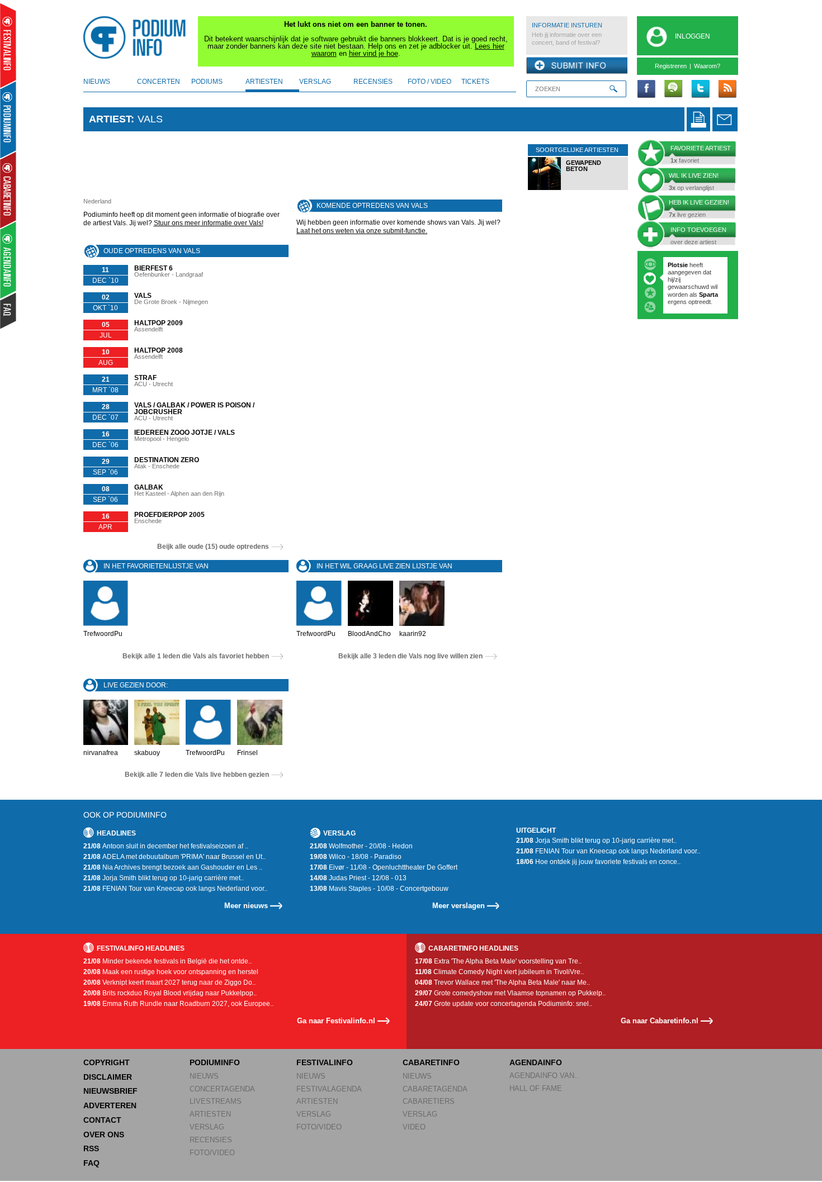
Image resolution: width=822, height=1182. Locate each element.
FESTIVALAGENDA (329, 1089)
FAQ (91, 1163)
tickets (475, 82)
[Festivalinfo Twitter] (700, 89)
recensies (373, 82)
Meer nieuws (246, 905)
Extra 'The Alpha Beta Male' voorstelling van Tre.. (498, 961)
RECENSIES (211, 1140)
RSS (91, 1148)
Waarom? (707, 66)
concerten (158, 82)
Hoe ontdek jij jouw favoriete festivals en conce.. (598, 861)
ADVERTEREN (109, 1105)
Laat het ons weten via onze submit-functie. (361, 231)
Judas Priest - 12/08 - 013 (358, 878)
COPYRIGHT (106, 1062)
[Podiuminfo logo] (137, 37)
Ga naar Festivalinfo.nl (336, 1021)
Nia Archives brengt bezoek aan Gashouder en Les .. (172, 867)
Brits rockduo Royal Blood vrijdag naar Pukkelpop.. (170, 993)
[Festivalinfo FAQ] (8, 311)
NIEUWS (204, 1076)
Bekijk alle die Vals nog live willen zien (410, 656)
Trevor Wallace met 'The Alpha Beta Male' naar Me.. (502, 982)
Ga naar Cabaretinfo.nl (659, 1021)
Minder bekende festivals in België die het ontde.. (167, 961)
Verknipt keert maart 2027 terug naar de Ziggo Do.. (169, 982)
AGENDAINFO (535, 1062)
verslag (315, 82)
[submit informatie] (576, 66)
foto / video (429, 82)
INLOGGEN (692, 36)
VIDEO (414, 1127)
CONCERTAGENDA (222, 1089)
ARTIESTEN (210, 1114)
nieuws (96, 82)
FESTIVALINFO (324, 1062)
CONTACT (102, 1119)
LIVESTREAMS (216, 1101)
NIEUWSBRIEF (110, 1090)
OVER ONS (103, 1134)
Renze (677, 265)
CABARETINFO (431, 1062)
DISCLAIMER (107, 1076)
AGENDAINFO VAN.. (544, 1075)
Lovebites (683, 279)
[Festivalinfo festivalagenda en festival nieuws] (8, 45)
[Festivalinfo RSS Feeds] (726, 89)
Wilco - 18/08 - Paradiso (355, 856)
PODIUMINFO (215, 1062)
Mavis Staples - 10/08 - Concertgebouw (379, 888)
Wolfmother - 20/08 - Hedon (361, 846)
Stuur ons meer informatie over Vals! (208, 223)
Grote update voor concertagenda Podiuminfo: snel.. (503, 1003)
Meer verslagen (458, 905)
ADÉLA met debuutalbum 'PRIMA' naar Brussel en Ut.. (174, 856)
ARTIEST (110, 119)
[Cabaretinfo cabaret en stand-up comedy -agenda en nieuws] (8, 189)
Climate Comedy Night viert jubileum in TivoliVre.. (499, 972)
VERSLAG (207, 1127)
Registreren (671, 66)
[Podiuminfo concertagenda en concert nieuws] (8, 119)
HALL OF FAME (535, 1088)
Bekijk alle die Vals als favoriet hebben (195, 656)
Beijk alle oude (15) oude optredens (213, 546)
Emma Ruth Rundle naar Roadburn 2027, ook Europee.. (178, 1003)
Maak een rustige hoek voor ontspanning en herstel (170, 972)
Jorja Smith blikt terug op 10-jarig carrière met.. (163, 878)
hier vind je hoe (373, 53)
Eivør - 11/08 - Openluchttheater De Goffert (383, 867)
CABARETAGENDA (435, 1089)
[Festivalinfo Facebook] (646, 89)
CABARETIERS (429, 1101)
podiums (207, 82)
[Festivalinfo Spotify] (673, 89)
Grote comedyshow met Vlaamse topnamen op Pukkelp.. (510, 993)
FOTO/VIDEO (212, 1152)
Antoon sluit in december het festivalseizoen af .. (165, 846)
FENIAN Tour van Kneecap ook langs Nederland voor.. (175, 888)
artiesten (264, 82)
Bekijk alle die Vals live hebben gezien (197, 774)
